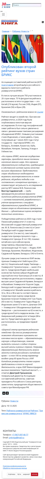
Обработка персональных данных (15, 468)
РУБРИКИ (11, 474)
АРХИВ (34, 474)
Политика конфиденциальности (14, 466)
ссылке (40, 112)
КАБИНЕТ (26, 474)
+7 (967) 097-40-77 (20, 434)
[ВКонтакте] (3, 393)
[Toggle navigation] (3, 14)
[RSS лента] (43, 22)
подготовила (7, 85)
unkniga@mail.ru (16, 437)
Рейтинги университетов (18, 410)
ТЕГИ (19, 474)
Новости (14, 401)
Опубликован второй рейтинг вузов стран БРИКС (18, 70)
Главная (5, 31)
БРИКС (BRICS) (29, 413)
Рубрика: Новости (20, 31)
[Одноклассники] (7, 393)
